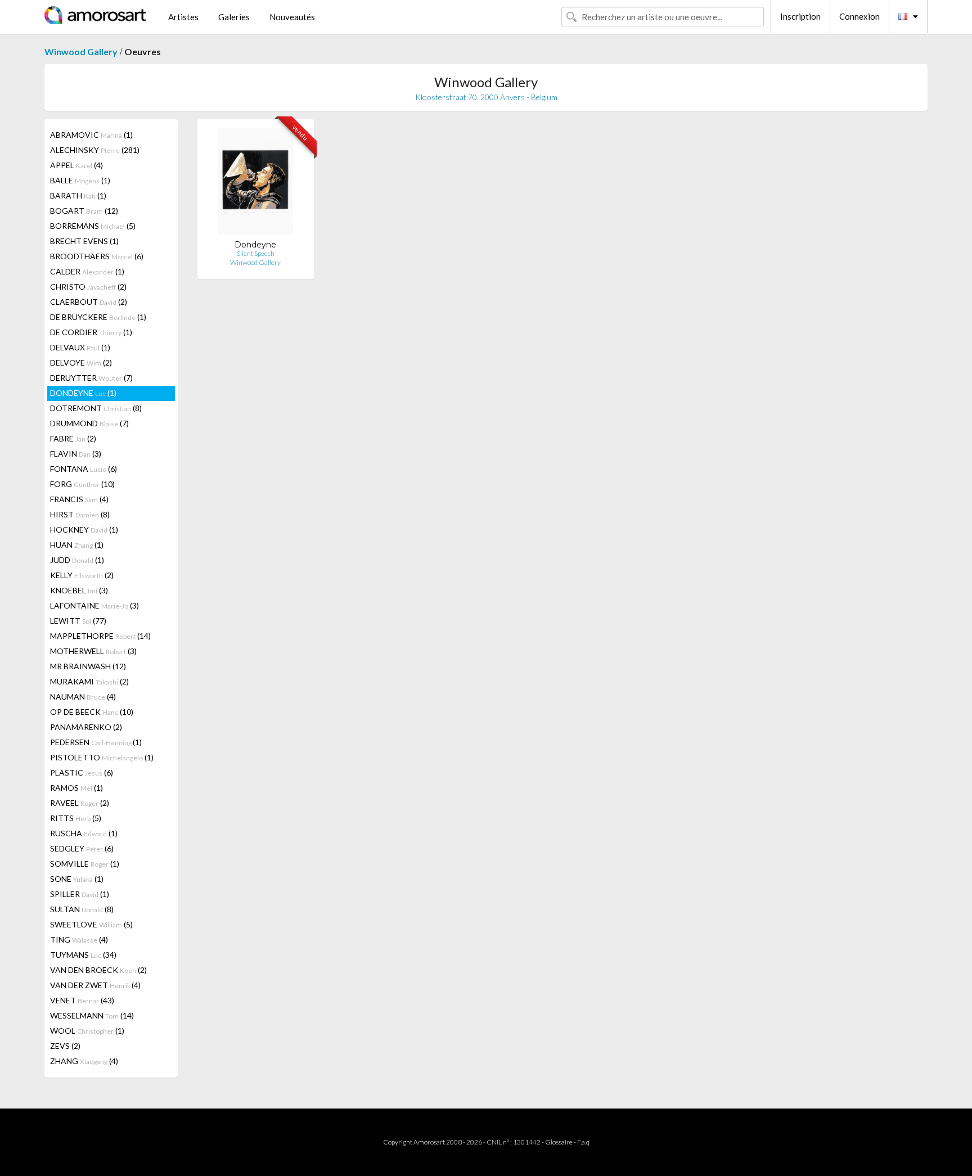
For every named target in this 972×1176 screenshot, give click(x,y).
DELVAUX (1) (80, 347)
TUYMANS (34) (83, 954)
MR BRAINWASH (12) (88, 666)
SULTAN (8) (82, 909)
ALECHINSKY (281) (95, 150)
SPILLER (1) (79, 894)
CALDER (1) (87, 271)
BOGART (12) (84, 210)
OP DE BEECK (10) (91, 712)
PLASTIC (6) (81, 772)
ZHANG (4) (84, 1061)
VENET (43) (82, 1000)
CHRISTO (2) (88, 286)
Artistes (183, 17)
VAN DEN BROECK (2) (98, 970)
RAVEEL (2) (79, 803)
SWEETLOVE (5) (91, 924)
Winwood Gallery (81, 51)
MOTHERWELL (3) (93, 651)
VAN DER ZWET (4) (95, 985)
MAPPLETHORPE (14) (100, 636)
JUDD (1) (77, 560)
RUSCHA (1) (84, 833)
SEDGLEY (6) (82, 848)
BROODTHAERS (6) (96, 256)
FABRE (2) (73, 438)
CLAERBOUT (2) (88, 302)
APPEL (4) (76, 165)
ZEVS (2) (65, 1046)
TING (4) (79, 939)
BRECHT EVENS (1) (84, 241)
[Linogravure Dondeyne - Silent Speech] (255, 183)
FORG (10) (82, 484)
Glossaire (559, 1142)
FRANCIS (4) (79, 499)
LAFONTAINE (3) (94, 605)
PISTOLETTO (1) (102, 757)
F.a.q (583, 1142)
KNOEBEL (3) (79, 590)
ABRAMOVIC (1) (91, 134)
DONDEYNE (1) (83, 393)
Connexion (859, 16)
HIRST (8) (80, 514)
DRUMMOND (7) (89, 423)
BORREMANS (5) (93, 226)
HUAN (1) (77, 544)
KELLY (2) (82, 575)
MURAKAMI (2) (89, 681)
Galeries (234, 17)
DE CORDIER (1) (91, 332)
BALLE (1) (80, 180)
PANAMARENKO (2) (86, 727)
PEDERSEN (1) (96, 742)
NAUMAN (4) (83, 696)
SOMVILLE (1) (84, 863)
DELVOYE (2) (81, 362)
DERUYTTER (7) (91, 377)
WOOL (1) (87, 1030)
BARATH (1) (78, 195)
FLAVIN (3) (75, 453)
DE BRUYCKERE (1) (98, 317)
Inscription (800, 16)
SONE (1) (77, 879)
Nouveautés (292, 17)
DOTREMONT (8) (96, 408)
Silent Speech (255, 253)
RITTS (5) (75, 818)
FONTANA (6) (83, 469)
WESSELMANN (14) (92, 1015)
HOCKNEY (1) (84, 529)
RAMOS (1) (76, 787)
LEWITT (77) (78, 620)
